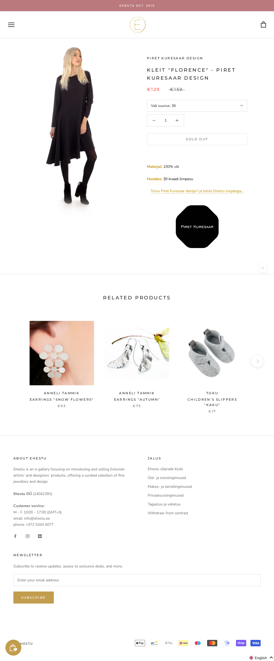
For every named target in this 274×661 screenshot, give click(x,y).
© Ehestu (23, 643)
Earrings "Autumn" (137, 399)
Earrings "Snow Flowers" (62, 399)
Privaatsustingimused (166, 495)
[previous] (17, 361)
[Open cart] (263, 25)
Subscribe (33, 598)
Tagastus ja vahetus (164, 504)
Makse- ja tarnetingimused (170, 486)
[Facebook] (15, 536)
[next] (257, 361)
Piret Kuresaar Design (175, 58)
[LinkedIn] (40, 536)
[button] (261, 658)
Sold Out (197, 139)
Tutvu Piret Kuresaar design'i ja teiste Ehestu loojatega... (197, 191)
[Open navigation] (11, 24)
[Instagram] (27, 536)
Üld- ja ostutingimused (167, 477)
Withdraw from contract (168, 513)
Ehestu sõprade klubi (165, 468)
